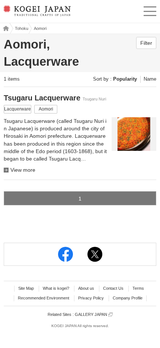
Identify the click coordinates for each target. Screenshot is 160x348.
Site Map (26, 288)
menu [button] (150, 10)
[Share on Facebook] (65, 254)
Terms (138, 288)
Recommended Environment (43, 298)
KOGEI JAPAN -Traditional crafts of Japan (37, 13)
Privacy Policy (91, 298)
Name (150, 79)
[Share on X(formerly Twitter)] (94, 254)
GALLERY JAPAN (91, 314)
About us (86, 288)
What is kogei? (56, 288)
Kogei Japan (5, 28)
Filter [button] (146, 43)
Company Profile (128, 298)
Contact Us (113, 288)
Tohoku (21, 28)
